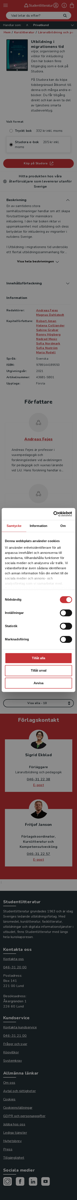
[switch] (66, 612)
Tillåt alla (38, 658)
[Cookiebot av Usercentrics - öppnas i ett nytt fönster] (54, 514)
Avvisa (38, 683)
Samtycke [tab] (14, 526)
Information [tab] (38, 526)
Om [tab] (63, 526)
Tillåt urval (38, 670)
